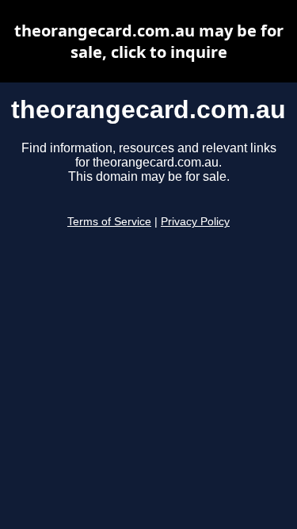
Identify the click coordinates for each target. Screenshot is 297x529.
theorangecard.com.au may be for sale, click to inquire (149, 41)
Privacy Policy (195, 222)
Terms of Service (109, 222)
